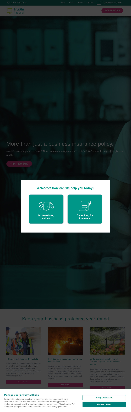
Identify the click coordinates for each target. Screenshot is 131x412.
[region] (65, 400)
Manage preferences (104, 398)
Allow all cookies (104, 404)
